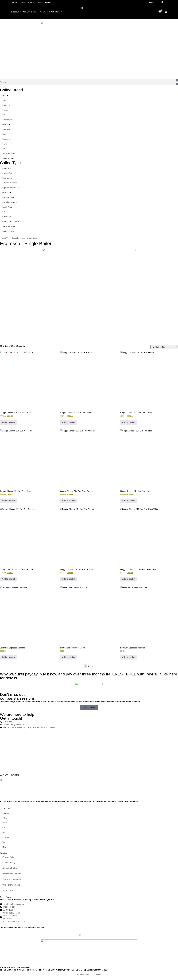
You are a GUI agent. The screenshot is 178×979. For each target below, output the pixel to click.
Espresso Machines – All (11, 188)
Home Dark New (8, 158)
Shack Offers (7, 120)
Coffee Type (10, 163)
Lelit (3, 95)
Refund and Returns (11, 874)
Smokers (46, 12)
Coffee (23, 12)
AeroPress (6, 129)
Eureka (4, 105)
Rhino (4, 115)
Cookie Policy (8, 863)
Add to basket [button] (8, 422)
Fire (40, 12)
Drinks (29, 12)
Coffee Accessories (9, 212)
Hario (4, 134)
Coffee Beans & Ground (10, 221)
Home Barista (7, 178)
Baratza (5, 110)
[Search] (177, 82)
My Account (7, 890)
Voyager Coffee (7, 144)
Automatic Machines (9, 183)
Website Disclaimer (11, 885)
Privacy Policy (8, 857)
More (57, 12)
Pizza (35, 12)
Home (2, 238)
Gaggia (4, 124)
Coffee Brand (11, 90)
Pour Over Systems (9, 197)
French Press (7, 207)
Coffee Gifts (6, 168)
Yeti (52, 12)
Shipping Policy (9, 868)
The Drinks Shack (8, 153)
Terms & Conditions (11, 879)
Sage (4, 100)
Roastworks (6, 139)
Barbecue (15, 12)
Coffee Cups (6, 217)
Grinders (5, 192)
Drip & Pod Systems (9, 202)
